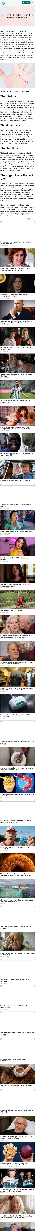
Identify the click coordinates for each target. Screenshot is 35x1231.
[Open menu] (32, 3)
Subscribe (26, 3)
